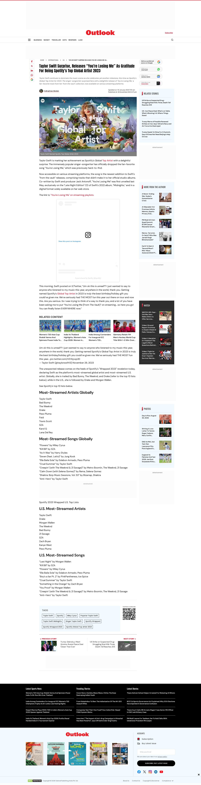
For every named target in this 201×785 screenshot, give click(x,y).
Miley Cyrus (72, 615)
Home (42, 60)
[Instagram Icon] (150, 772)
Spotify (60, 615)
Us (63, 60)
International (53, 60)
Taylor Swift (48, 615)
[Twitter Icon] (144, 772)
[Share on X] (32, 66)
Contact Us (136, 781)
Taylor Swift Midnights (52, 621)
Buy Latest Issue (149, 743)
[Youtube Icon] (161, 772)
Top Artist (107, 160)
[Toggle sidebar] (29, 39)
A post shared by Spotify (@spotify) (88, 278)
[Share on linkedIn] (32, 70)
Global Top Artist (66, 293)
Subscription (147, 739)
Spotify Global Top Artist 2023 (79, 627)
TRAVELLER (56, 40)
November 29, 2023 (83, 362)
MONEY (47, 40)
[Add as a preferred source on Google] (32, 79)
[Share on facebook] (32, 61)
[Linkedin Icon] (156, 772)
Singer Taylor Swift (74, 621)
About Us (126, 781)
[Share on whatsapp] (32, 75)
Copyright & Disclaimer (151, 781)
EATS (65, 40)
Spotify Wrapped (92, 621)
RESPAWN (72, 40)
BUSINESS (38, 40)
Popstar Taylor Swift (89, 615)
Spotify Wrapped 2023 (52, 627)
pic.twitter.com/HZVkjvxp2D (65, 359)
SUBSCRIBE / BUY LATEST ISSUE (156, 763)
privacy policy (162, 756)
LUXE (80, 40)
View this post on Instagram (70, 241)
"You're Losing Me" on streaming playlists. (72, 195)
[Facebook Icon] (139, 772)
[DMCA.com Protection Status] (35, 780)
